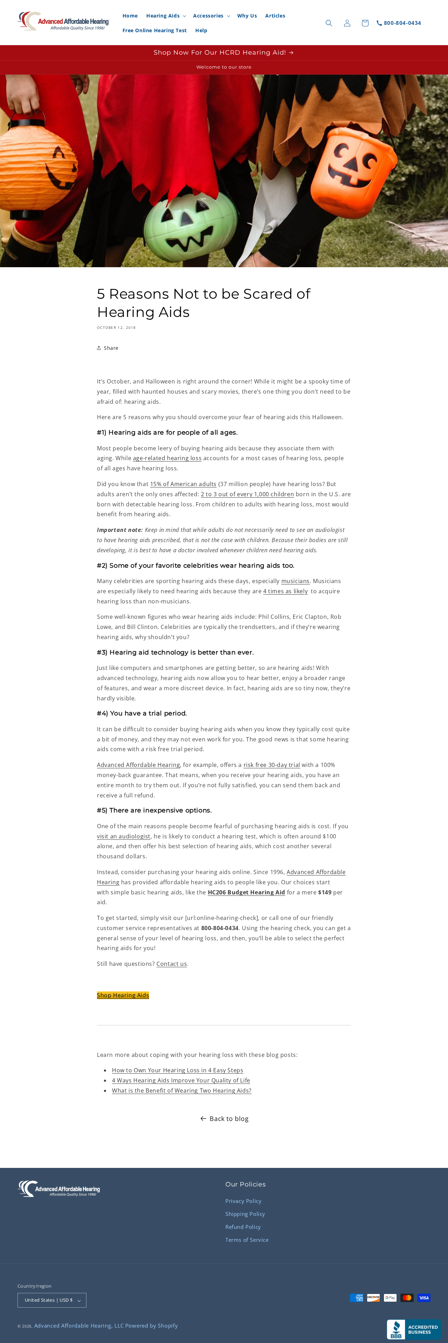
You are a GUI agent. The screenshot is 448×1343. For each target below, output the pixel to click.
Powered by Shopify (151, 1325)
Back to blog (229, 1118)
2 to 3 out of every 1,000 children (247, 494)
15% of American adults (183, 483)
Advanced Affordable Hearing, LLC (79, 1325)
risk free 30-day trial (272, 765)
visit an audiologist (123, 836)
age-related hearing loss (167, 458)
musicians (295, 580)
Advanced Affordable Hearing (138, 765)
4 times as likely (285, 591)
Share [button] (111, 347)
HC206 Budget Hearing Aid (246, 892)
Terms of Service (247, 1239)
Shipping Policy (245, 1213)
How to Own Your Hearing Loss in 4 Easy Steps (177, 1070)
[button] (165, 15)
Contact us (171, 964)
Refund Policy (243, 1226)
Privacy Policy (243, 1200)
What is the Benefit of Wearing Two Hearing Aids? (182, 1090)
